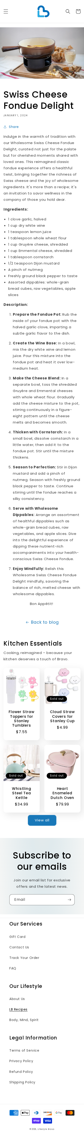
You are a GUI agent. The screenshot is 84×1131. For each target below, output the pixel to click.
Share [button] (14, 126)
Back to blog (45, 622)
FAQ (12, 968)
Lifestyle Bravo (46, 1129)
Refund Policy (21, 1071)
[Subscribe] (69, 899)
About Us (17, 999)
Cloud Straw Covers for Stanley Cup (62, 716)
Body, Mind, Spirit (24, 1020)
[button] (6, 11)
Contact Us (19, 947)
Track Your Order (24, 957)
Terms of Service (24, 1050)
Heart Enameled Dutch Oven (62, 793)
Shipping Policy (22, 1082)
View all (42, 820)
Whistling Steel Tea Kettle (21, 793)
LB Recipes (18, 1009)
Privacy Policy (21, 1061)
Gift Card (17, 936)
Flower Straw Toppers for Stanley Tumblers (21, 719)
